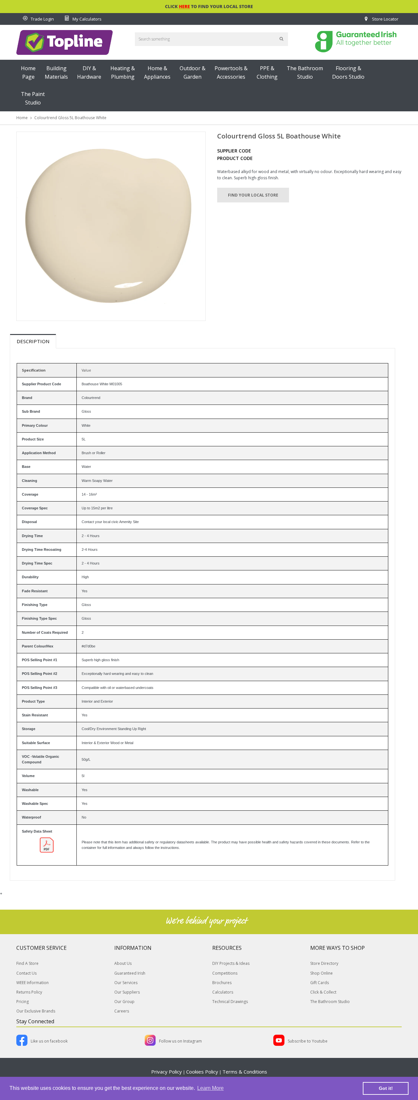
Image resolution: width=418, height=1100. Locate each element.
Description (33, 341)
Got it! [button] (386, 1088)
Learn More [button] (210, 1088)
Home (22, 117)
